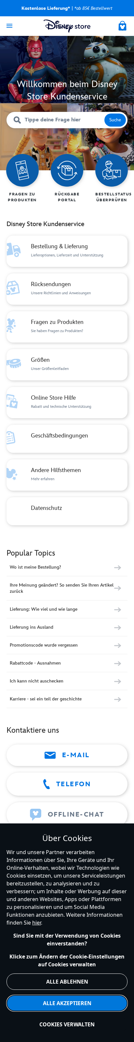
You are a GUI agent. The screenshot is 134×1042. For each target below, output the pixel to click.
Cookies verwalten (67, 1024)
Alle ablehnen (67, 981)
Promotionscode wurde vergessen (44, 645)
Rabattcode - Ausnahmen (35, 663)
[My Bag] (122, 25)
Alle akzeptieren (67, 1003)
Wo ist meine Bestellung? (35, 567)
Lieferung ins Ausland (31, 627)
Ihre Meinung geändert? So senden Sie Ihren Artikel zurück (62, 588)
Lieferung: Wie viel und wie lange (43, 609)
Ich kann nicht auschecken (36, 681)
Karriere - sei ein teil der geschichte (46, 699)
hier (36, 922)
